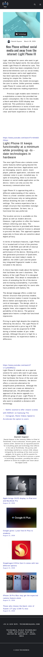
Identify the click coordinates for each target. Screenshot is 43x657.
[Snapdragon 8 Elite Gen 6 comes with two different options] (21, 559)
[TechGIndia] (5, 4)
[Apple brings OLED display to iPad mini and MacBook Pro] (21, 494)
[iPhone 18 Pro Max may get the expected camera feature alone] (21, 591)
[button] (35, 4)
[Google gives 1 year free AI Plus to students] (21, 526)
